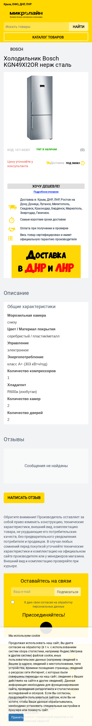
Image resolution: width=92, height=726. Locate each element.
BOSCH (16, 49)
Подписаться (67, 592)
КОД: (10, 150)
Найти (78, 27)
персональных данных (48, 606)
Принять (17, 717)
